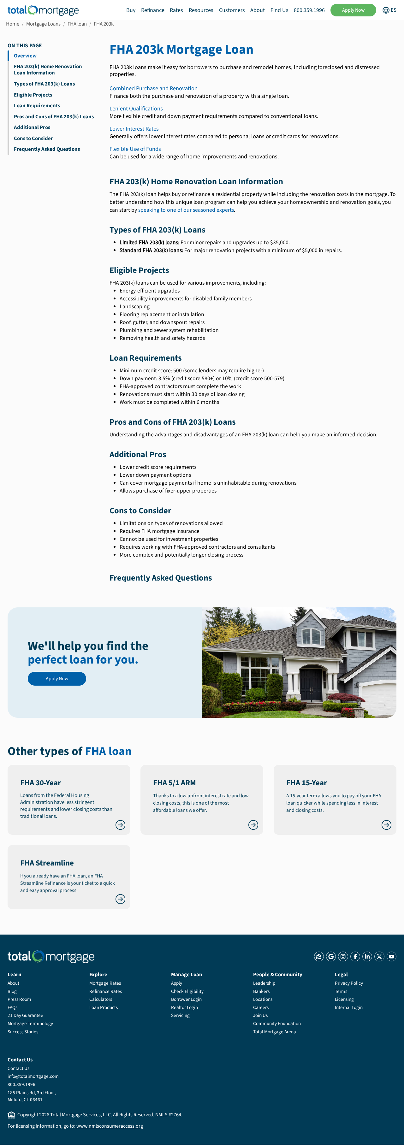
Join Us (260, 1015)
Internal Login (349, 1007)
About (257, 10)
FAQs (12, 1007)
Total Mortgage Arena (274, 1031)
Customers (232, 10)
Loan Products (103, 1007)
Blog (12, 991)
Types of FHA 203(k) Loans (44, 84)
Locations (262, 999)
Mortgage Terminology (30, 1023)
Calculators (100, 999)
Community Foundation (277, 1023)
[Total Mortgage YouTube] (391, 956)
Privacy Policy (349, 983)
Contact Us (18, 1068)
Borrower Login (186, 999)
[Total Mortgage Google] (331, 956)
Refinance (152, 10)
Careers (261, 1007)
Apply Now (353, 10)
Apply (176, 983)
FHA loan (77, 24)
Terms (341, 991)
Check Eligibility (187, 991)
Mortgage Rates (105, 983)
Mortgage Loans (43, 24)
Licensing (344, 999)
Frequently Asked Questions (47, 149)
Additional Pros (32, 127)
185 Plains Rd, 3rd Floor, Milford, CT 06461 (32, 1096)
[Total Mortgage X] (379, 956)
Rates (176, 10)
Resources (201, 10)
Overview (25, 56)
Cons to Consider (33, 138)
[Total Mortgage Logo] (51, 956)
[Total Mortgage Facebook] (355, 956)
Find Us (279, 10)
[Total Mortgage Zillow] (319, 956)
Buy (130, 10)
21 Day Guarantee (25, 1015)
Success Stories (23, 1031)
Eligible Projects (33, 95)
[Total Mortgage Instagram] (343, 956)
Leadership (264, 983)
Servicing (180, 1015)
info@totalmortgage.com (33, 1076)
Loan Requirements (37, 105)
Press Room (19, 999)
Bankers (261, 991)
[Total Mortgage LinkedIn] (367, 956)
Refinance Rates (105, 991)
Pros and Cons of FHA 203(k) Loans (54, 117)
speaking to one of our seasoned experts (186, 210)
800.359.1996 (309, 10)
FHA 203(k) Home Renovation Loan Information (48, 70)
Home (12, 24)
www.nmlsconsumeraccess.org (109, 1126)
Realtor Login (184, 1007)
